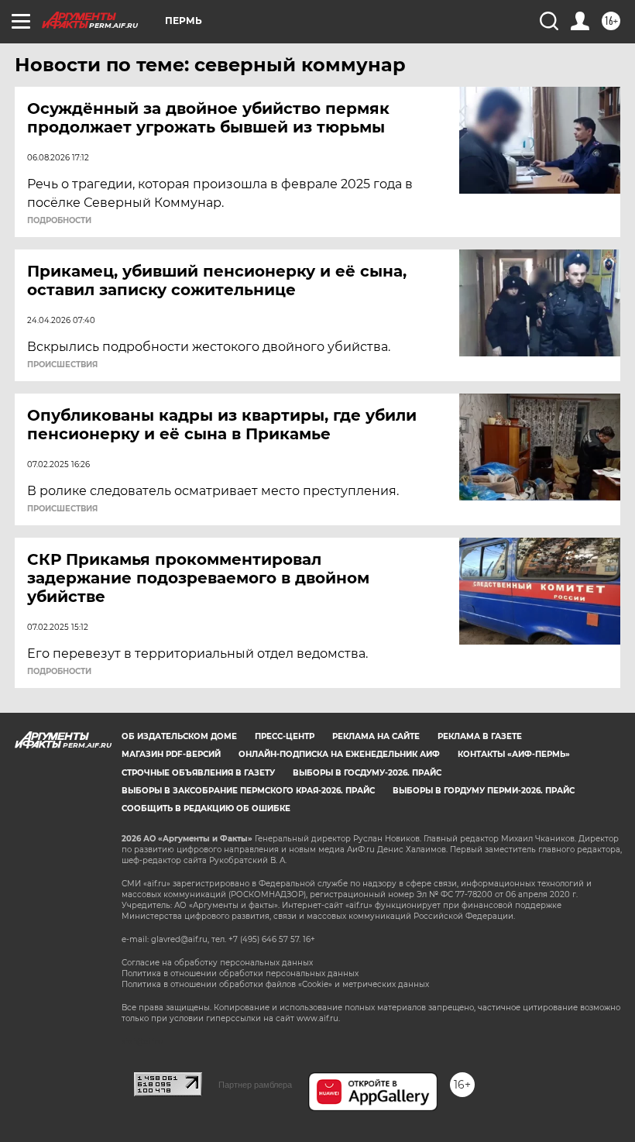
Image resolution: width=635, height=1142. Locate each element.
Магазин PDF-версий (171, 754)
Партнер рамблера (255, 1084)
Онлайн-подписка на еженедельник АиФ (339, 754)
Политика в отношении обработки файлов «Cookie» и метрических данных (275, 984)
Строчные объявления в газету (198, 773)
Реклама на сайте (376, 736)
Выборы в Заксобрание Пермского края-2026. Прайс (248, 791)
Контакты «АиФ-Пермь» (514, 754)
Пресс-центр (284, 736)
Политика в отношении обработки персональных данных (240, 973)
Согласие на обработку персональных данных (217, 963)
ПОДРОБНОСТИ (59, 221)
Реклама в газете (480, 736)
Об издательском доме (179, 736)
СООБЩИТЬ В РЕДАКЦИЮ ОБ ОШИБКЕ (206, 808)
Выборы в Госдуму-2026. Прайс (367, 773)
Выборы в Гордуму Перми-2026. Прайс (484, 791)
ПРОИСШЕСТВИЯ (62, 365)
